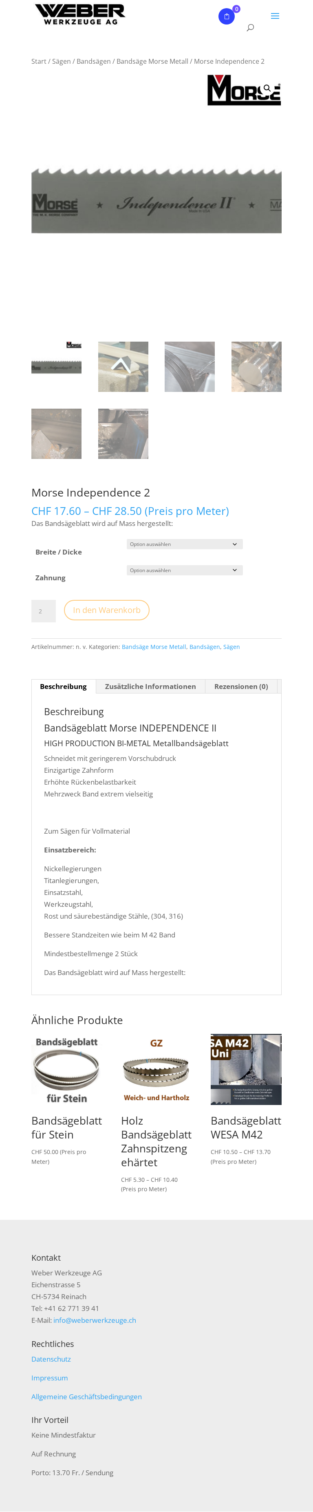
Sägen (61, 61)
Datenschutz (51, 1359)
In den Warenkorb (107, 609)
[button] (267, 88)
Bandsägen (94, 61)
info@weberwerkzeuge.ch (94, 1320)
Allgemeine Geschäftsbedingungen (86, 1396)
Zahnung (50, 577)
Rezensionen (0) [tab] (241, 686)
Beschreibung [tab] (63, 686)
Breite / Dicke (58, 552)
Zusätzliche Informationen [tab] (150, 686)
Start (38, 61)
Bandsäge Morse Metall (152, 61)
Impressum (49, 1377)
